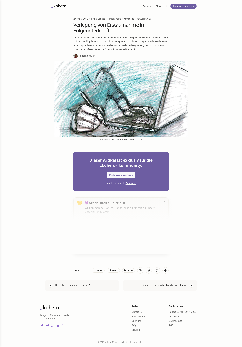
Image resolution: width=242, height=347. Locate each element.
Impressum (175, 316)
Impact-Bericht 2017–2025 (182, 311)
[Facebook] (42, 325)
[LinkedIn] (57, 325)
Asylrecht (129, 19)
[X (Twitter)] (52, 325)
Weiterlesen (95, 246)
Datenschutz (175, 320)
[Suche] (166, 6)
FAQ (134, 325)
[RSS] (62, 325)
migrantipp (115, 19)
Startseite (137, 311)
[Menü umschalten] (47, 6)
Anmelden (131, 183)
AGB (171, 325)
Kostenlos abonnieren (121, 175)
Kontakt (136, 329)
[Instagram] (47, 325)
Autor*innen (138, 316)
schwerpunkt (144, 19)
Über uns (136, 320)
